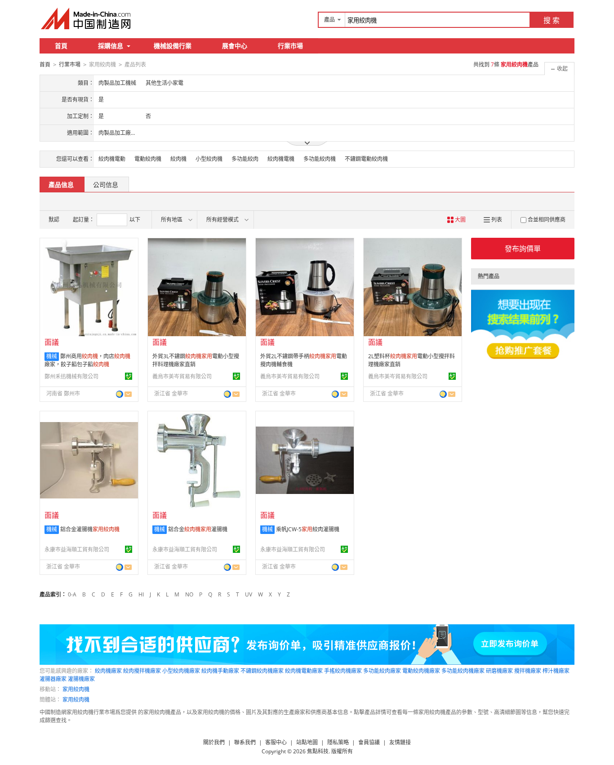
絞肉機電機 (280, 159)
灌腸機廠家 (81, 679)
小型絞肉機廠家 (181, 671)
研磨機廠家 (499, 671)
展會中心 (234, 45)
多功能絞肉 (244, 159)
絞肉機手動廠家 (220, 671)
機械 (51, 356)
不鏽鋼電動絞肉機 (366, 159)
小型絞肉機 (209, 159)
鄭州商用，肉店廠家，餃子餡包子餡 (87, 360)
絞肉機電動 (111, 159)
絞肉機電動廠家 (304, 671)
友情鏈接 (400, 742)
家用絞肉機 (75, 689)
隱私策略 (338, 742)
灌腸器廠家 (53, 679)
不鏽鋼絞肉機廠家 (262, 671)
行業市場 (290, 45)
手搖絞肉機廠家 (343, 671)
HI (141, 594)
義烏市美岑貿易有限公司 (182, 376)
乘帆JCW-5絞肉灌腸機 (307, 529)
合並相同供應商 (546, 219)
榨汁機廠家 (556, 671)
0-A (72, 594)
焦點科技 (318, 751)
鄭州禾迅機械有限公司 (71, 376)
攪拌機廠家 (527, 671)
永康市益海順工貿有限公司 (76, 549)
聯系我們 (245, 742)
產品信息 (61, 184)
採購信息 (110, 45)
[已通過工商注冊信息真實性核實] (128, 376)
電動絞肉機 (147, 159)
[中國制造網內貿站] (87, 18)
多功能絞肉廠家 (382, 671)
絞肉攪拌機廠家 (142, 671)
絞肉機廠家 (108, 671)
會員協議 (369, 742)
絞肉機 (178, 159)
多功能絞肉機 (319, 159)
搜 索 (551, 20)
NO (189, 594)
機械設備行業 (172, 45)
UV (248, 594)
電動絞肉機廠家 (421, 671)
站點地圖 (307, 742)
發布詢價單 (523, 249)
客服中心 (276, 742)
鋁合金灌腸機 (90, 529)
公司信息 (105, 184)
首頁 (61, 45)
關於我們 (214, 742)
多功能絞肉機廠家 (463, 671)
